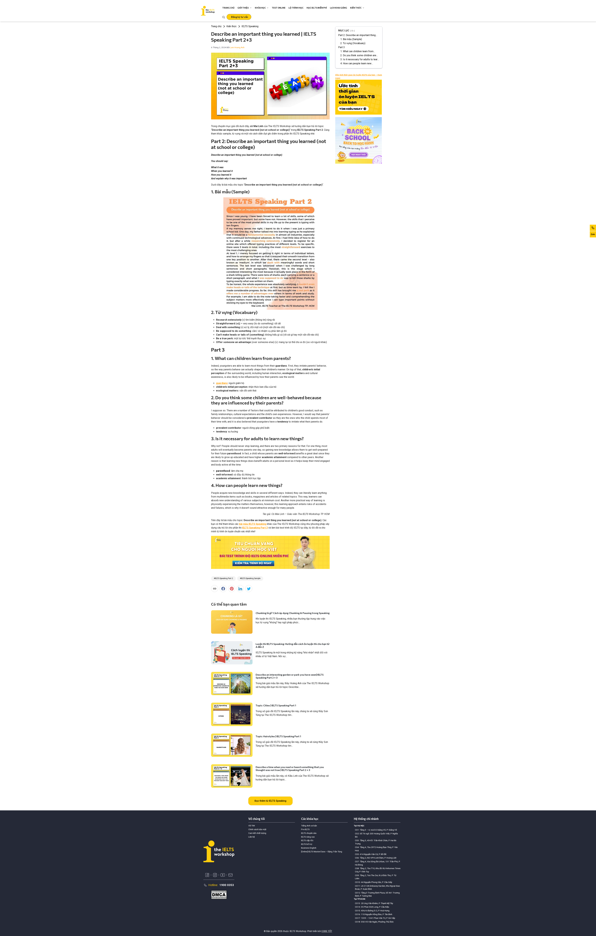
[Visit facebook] (207, 875)
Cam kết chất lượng (257, 833)
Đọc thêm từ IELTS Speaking (270, 800)
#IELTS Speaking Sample (250, 578)
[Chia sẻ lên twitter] (248, 588)
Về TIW (251, 825)
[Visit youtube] (223, 875)
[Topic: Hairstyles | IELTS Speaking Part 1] (232, 745)
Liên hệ (251, 837)
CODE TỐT (326, 931)
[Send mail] (230, 875)
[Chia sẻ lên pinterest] (231, 588)
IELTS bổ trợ (306, 844)
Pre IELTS (305, 829)
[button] (239, 17)
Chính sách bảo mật (257, 829)
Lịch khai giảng (338, 8)
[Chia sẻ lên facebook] (223, 588)
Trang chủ (228, 8)
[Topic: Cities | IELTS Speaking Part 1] (232, 714)
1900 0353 (226, 885)
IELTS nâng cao (308, 837)
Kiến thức (355, 8)
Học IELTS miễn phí (317, 8)
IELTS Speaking (250, 26)
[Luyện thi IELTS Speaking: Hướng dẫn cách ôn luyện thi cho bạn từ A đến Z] (232, 652)
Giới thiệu (243, 8)
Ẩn (352, 31)
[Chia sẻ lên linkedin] (240, 588)
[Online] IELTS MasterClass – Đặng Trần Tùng (321, 851)
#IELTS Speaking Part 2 (223, 578)
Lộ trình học (296, 8)
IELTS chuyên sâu (308, 833)
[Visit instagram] (215, 875)
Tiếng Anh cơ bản (309, 825)
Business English (308, 848)
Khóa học (260, 8)
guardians (222, 383)
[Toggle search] (224, 17)
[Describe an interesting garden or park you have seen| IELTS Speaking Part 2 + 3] (232, 683)
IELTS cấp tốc (307, 840)
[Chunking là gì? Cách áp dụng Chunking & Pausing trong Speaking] (232, 622)
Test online (278, 8)
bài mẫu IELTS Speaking (252, 524)
